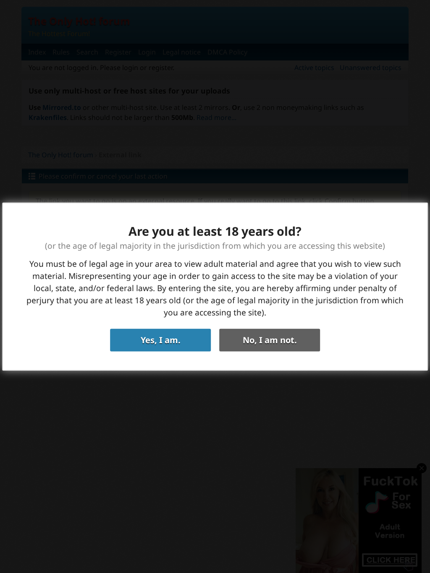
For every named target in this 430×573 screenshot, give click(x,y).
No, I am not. (270, 339)
